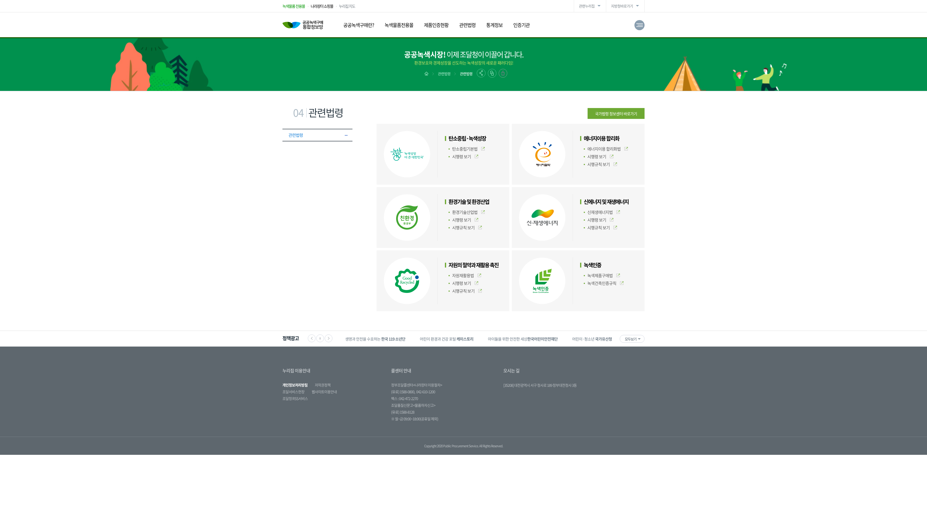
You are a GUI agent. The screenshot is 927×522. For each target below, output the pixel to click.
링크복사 (492, 73)
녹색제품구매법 (600, 275)
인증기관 (521, 25)
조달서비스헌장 (293, 391)
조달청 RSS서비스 (295, 398)
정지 (320, 338)
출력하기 (503, 73)
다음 (328, 338)
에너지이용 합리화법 (604, 149)
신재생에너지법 (600, 212)
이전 (312, 338)
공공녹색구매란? (358, 25)
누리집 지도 (347, 6)
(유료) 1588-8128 (402, 412)
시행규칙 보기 (598, 164)
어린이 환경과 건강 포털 (446, 339)
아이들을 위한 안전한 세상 (523, 339)
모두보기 (630, 339)
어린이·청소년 (592, 339)
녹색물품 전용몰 (293, 6)
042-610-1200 (425, 391)
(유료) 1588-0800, (403, 391)
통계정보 (494, 25)
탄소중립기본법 (465, 149)
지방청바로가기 (622, 6)
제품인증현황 (436, 25)
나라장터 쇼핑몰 (322, 6)
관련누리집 (587, 6)
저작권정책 (322, 385)
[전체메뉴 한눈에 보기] (639, 25)
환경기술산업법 (465, 212)
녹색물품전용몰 (399, 25)
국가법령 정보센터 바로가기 (616, 113)
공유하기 (481, 73)
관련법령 (467, 25)
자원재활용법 (463, 275)
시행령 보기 (461, 156)
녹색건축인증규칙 (601, 283)
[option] (375, 339)
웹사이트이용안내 (324, 391)
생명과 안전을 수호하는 (375, 339)
